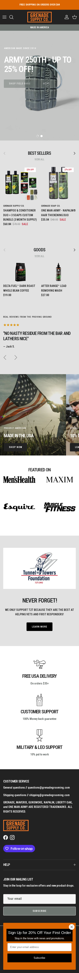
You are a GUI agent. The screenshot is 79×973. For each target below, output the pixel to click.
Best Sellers (39, 153)
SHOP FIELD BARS (19, 83)
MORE (46, 83)
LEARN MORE (39, 626)
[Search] (13, 17)
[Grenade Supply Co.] (39, 17)
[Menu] (4, 17)
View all (39, 159)
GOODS (39, 249)
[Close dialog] (72, 927)
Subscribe (39, 911)
